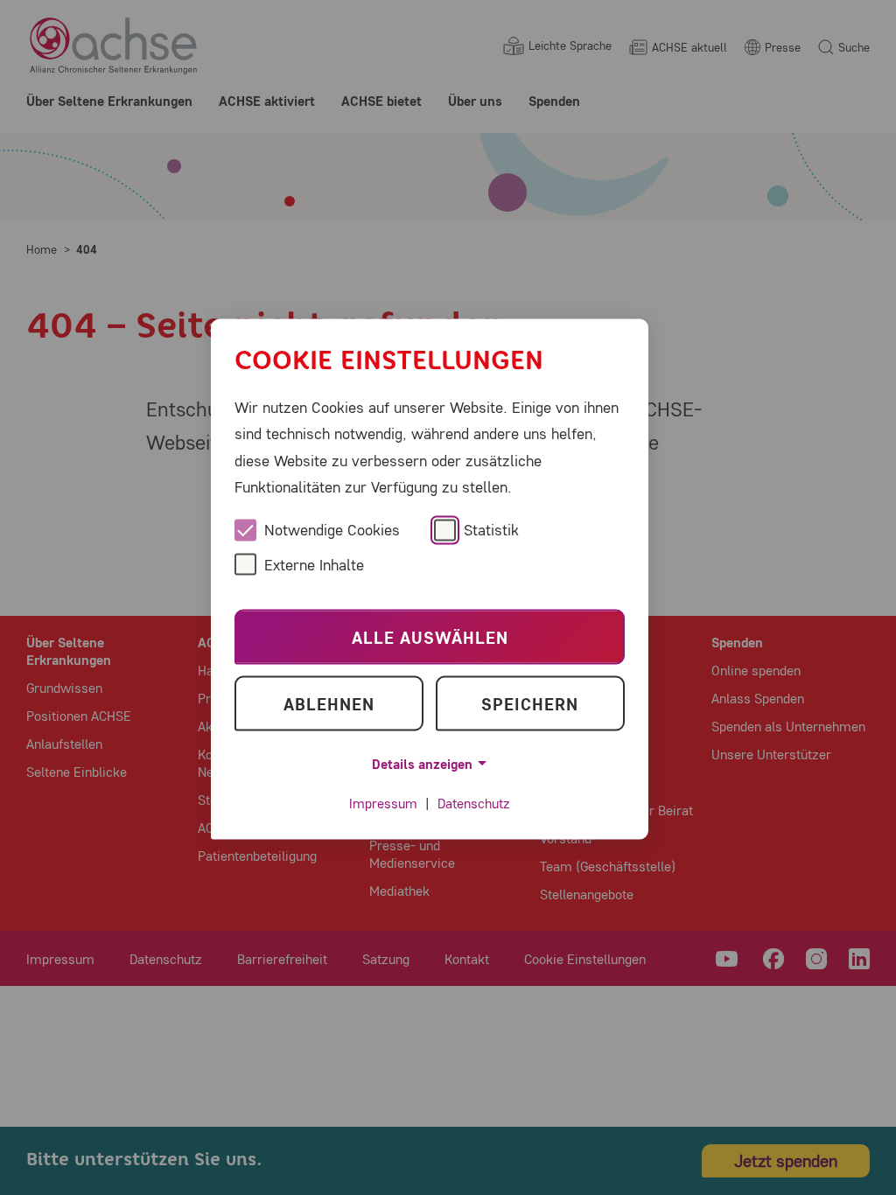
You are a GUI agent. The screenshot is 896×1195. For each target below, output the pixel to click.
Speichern (529, 703)
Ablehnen (329, 703)
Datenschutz (474, 803)
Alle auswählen (430, 636)
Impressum (383, 803)
